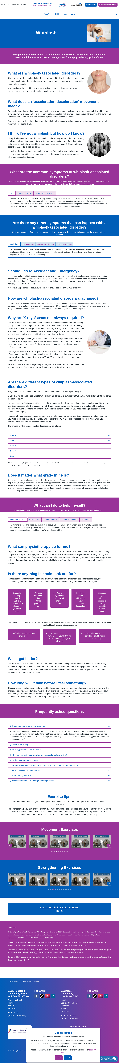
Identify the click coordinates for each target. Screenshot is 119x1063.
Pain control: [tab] (85, 520)
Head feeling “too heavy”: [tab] (45, 193)
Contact (71, 14)
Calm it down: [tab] (34, 520)
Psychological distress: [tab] (45, 244)
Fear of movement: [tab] (65, 244)
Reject (68, 1058)
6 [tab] (60, 851)
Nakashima (11, 950)
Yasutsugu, (23, 950)
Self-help (56, 14)
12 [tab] (68, 889)
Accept (59, 1058)
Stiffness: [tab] (20, 193)
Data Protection (21, 4)
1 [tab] (51, 851)
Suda (31, 950)
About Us (47, 14)
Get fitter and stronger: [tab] (69, 520)
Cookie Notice (25, 1051)
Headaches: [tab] (14, 244)
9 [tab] (66, 851)
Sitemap (3, 4)
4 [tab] (56, 851)
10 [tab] (67, 851)
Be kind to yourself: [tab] (50, 520)
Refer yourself (91, 4)
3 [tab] (54, 851)
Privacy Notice (12, 4)
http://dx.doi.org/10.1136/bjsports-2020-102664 (23, 938)
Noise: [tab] (29, 193)
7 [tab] (62, 851)
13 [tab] (70, 889)
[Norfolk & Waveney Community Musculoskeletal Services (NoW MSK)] (58, 4)
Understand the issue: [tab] (18, 520)
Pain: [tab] (11, 193)
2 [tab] (53, 851)
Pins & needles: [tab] (28, 244)
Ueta (46, 950)
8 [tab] (64, 851)
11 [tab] (66, 889)
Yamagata (39, 950)
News (65, 14)
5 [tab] (58, 851)
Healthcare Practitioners (107, 4)
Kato (55, 950)
